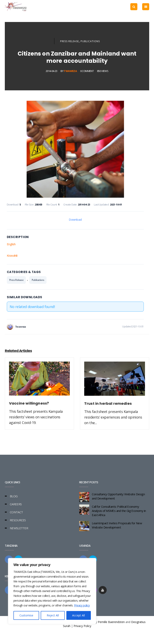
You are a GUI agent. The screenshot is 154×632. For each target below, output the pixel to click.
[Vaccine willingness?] (39, 381)
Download (75, 219)
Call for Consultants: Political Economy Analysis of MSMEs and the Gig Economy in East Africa (119, 510)
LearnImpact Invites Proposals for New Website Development (117, 525)
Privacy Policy (82, 626)
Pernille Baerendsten (111, 622)
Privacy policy (82, 605)
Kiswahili (12, 255)
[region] (52, 591)
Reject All (53, 615)
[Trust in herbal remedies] (114, 381)
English (11, 244)
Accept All (78, 615)
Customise (26, 615)
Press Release (69, 41)
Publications (90, 41)
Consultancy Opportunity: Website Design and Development (118, 496)
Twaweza (70, 71)
